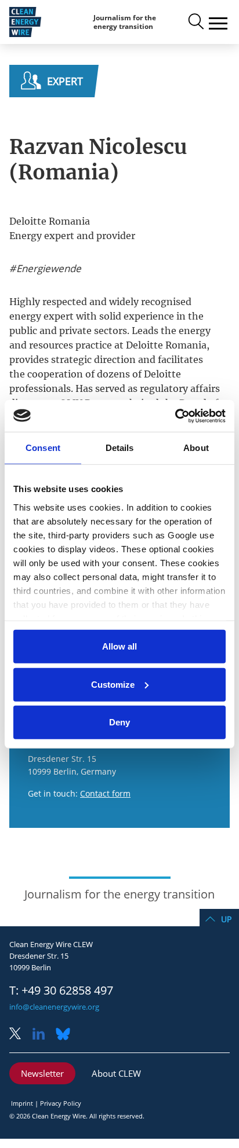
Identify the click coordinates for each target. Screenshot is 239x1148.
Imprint (22, 1103)
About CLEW (116, 1073)
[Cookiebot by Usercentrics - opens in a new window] (175, 415)
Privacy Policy (60, 1103)
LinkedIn (42, 1035)
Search (195, 22)
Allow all (119, 646)
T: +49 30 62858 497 (61, 990)
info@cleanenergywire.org (54, 1007)
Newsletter (42, 1073)
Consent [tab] (43, 448)
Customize (113, 684)
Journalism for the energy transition (124, 22)
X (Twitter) (19, 1035)
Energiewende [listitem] (47, 268)
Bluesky (66, 1035)
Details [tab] (120, 448)
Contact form (105, 793)
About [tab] (196, 448)
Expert (65, 81)
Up (226, 919)
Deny (119, 722)
